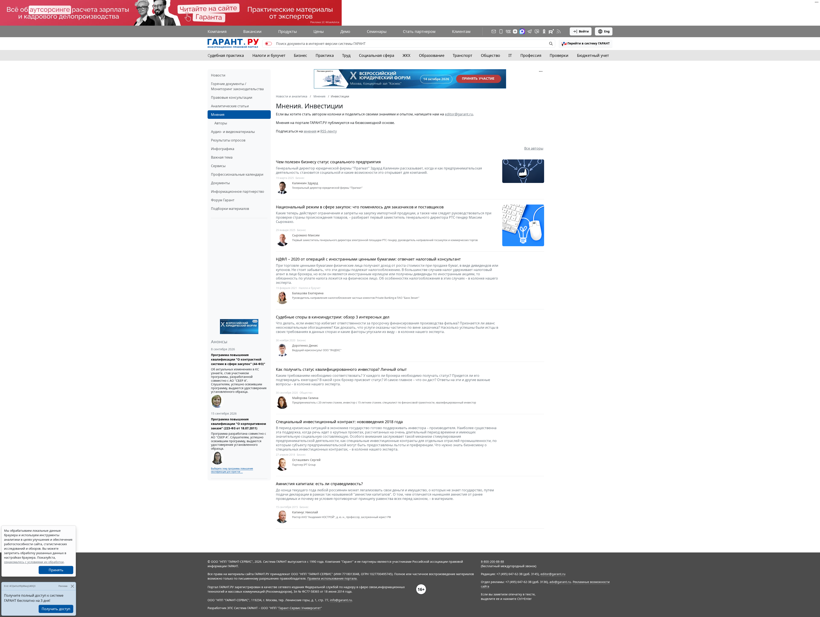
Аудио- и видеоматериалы (233, 131)
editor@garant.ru (459, 114)
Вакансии (252, 31)
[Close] (72, 586)
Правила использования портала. (332, 578)
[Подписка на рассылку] (493, 31)
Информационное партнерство (237, 191)
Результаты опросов (228, 140)
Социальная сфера (376, 55)
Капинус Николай (305, 512)
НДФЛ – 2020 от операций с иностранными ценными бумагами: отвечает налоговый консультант (368, 259)
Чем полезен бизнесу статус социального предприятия (328, 161)
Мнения (217, 114)
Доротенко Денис (305, 346)
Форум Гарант (222, 200)
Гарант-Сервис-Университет (300, 608)
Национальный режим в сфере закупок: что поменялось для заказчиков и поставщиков (360, 207)
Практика (325, 55)
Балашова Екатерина (308, 293)
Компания (217, 31)
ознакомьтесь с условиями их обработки (34, 562)
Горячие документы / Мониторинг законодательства (237, 86)
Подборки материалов (230, 208)
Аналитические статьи (230, 106)
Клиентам (461, 31)
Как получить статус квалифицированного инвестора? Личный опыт (341, 369)
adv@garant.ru (560, 582)
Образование (431, 55)
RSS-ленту (328, 131)
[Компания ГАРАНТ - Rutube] (551, 31)
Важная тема (222, 157)
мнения (310, 131)
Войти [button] (584, 31)
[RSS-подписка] (558, 31)
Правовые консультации (231, 97)
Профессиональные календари (237, 174)
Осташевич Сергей (306, 460)
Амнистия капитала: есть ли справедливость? (319, 483)
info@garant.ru (341, 600)
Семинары (377, 31)
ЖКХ (406, 55)
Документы (220, 183)
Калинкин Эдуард (305, 183)
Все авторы (533, 148)
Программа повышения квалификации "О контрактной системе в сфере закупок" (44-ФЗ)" (238, 359)
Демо (345, 31)
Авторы (220, 123)
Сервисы (218, 165)
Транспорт (462, 55)
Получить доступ (56, 609)
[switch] (268, 43)
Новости (218, 75)
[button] (585, 44)
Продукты (287, 31)
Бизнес (300, 55)
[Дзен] (515, 31)
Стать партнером (419, 31)
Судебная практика (226, 55)
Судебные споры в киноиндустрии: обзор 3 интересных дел (332, 317)
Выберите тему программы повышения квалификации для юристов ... (232, 470)
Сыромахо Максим (305, 235)
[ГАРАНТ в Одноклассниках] (544, 31)
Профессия (530, 55)
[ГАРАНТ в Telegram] (529, 31)
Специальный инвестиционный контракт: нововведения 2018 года (339, 421)
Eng (607, 31)
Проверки (559, 55)
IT (510, 55)
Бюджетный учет (593, 55)
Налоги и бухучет (269, 55)
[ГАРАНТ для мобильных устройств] (501, 31)
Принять (56, 570)
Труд (346, 55)
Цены (318, 31)
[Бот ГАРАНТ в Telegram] (536, 31)
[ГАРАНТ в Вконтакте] (508, 31)
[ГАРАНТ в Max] (522, 31)
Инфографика (222, 148)
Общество (490, 55)
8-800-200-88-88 (492, 562)
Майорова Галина (305, 398)
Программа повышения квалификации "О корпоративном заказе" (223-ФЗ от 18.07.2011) (238, 423)
